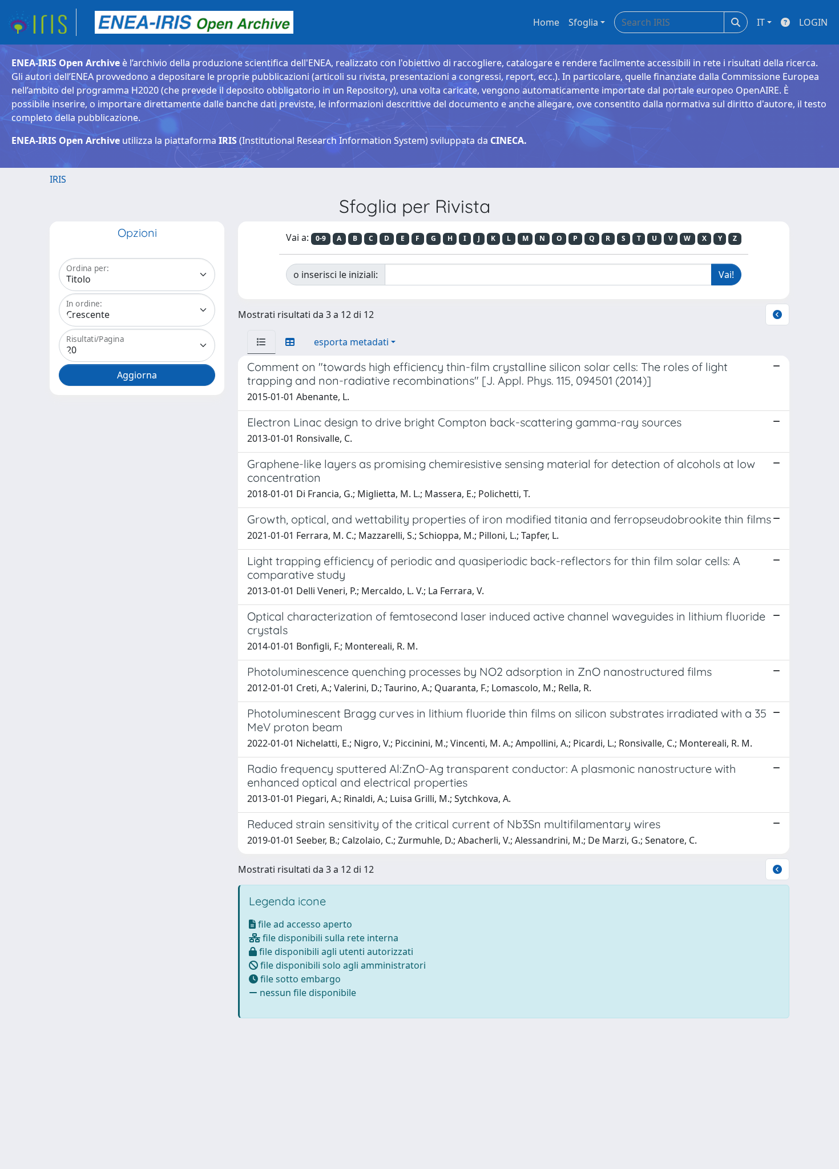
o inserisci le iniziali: (335, 274)
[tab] (261, 342)
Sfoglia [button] (583, 22)
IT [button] (761, 22)
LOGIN (813, 22)
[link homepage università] (194, 22)
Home (546, 22)
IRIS (58, 179)
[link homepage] (41, 22)
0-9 (321, 238)
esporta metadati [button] (351, 342)
